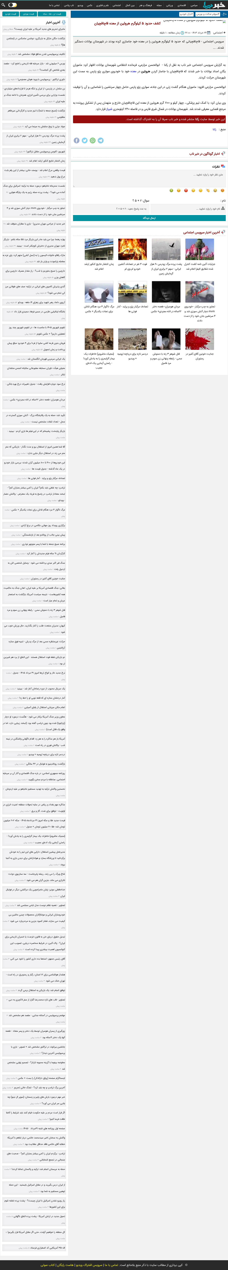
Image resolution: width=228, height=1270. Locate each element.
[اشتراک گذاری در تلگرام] (100, 143)
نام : (223, 200)
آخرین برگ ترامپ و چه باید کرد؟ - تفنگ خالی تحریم (39, 1087)
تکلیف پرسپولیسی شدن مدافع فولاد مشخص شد (41, 54)
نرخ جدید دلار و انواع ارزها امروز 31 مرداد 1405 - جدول (39, 673)
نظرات (216, 166)
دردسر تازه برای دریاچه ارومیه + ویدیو (132, 356)
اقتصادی (182, 5)
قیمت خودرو (10, 14)
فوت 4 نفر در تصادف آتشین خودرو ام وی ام (132, 266)
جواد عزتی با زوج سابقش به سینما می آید (45, 126)
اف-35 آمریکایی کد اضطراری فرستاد (47, 1248)
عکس (89, 5)
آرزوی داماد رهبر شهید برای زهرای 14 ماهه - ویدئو (41, 302)
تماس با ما (54, 5)
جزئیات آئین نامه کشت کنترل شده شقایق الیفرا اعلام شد (199, 266)
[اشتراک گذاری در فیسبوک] (76, 143)
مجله (159, 5)
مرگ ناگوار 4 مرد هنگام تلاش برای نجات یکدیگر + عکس (99, 309)
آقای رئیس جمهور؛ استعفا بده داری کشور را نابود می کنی (37, 959)
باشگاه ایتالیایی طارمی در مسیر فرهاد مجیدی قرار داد (39, 312)
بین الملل (130, 5)
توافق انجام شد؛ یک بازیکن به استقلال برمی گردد (41, 990)
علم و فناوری (102, 5)
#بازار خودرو (186, 14)
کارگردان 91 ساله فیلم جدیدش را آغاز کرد (46, 553)
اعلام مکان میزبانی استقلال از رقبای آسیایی (44, 707)
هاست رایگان (65, 1265)
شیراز (109, 109)
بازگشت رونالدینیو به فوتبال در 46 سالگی (45, 764)
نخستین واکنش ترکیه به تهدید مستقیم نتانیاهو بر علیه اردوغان (35, 789)
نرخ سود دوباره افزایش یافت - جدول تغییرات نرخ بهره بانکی (36, 384)
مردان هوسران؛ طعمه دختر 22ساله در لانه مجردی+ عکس (166, 309)
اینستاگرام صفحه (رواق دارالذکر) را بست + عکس (41, 1078)
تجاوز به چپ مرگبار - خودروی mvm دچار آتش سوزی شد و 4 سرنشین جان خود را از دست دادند (200, 314)
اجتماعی (117, 5)
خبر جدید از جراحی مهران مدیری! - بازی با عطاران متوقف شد (36, 224)
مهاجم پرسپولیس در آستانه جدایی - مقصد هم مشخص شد (37, 1015)
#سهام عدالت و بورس (207, 14)
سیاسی (194, 5)
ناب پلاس (69, 5)
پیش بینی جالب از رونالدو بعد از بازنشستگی (43, 535)
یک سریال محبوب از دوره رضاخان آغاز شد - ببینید (41, 689)
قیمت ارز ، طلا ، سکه (52, 14)
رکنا (214, 129)
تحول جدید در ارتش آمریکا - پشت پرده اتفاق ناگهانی (39, 1216)
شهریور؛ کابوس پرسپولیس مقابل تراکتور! (45, 151)
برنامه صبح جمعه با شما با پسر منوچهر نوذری (43, 544)
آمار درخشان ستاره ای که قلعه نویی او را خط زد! (42, 698)
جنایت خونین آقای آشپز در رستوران (200, 356)
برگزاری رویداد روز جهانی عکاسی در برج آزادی (43, 525)
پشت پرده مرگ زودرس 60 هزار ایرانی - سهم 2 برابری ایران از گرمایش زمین (166, 269)
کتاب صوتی (48, 1265)
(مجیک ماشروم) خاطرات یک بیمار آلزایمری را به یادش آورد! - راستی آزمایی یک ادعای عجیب (99, 361)
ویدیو (80, 5)
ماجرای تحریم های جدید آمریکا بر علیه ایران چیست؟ (39, 29)
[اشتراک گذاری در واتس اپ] (92, 143)
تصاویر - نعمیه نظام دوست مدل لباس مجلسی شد (41, 905)
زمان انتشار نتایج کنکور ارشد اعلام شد (99, 266)
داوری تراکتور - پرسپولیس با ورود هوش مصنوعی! (41, 79)
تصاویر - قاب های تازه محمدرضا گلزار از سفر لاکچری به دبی (37, 1000)
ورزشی (169, 5)
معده (133, 71)
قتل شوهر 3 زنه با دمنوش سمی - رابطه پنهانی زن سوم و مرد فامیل (166, 358)
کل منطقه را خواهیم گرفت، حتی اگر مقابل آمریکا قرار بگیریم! (36, 1232)
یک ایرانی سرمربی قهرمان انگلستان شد (46, 359)
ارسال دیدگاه (149, 218)
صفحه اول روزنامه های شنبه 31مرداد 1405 (44, 1128)
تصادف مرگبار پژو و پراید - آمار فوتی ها (132, 309)
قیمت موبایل (28, 14)
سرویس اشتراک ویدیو (89, 1265)
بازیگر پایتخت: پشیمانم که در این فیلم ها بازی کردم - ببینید (37, 431)
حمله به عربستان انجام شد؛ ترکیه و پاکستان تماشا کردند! (38, 1169)
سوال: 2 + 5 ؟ (141, 200)
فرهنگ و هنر (145, 5)
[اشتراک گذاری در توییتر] (84, 143)
